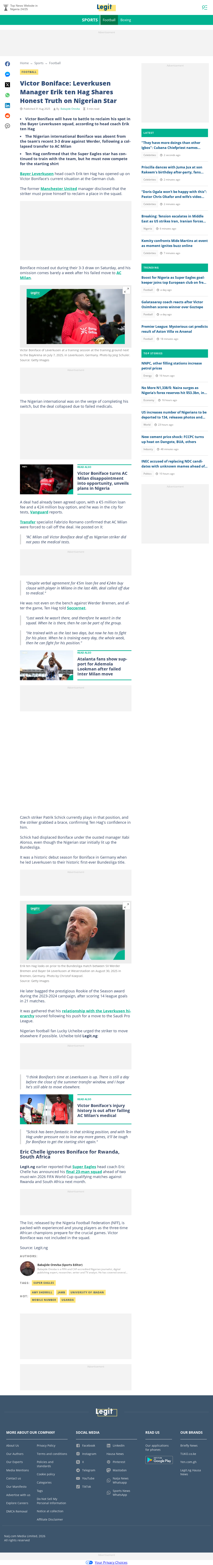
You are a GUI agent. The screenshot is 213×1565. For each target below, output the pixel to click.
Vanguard (39, 511)
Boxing (125, 20)
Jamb (61, 1292)
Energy (148, 375)
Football (109, 20)
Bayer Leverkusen (37, 173)
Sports (90, 20)
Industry (148, 449)
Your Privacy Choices (111, 1562)
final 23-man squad (84, 1171)
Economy (149, 400)
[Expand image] (126, 290)
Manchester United (59, 188)
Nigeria (148, 228)
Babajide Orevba (70, 108)
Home (24, 63)
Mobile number (44, 1300)
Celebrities (150, 155)
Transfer (28, 521)
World (147, 424)
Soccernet (76, 607)
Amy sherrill (42, 1292)
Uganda (68, 1300)
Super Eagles (84, 1166)
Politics (148, 473)
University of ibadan (87, 1292)
